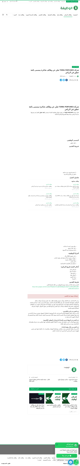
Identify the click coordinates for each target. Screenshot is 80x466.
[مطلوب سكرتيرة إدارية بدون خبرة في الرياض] (53, 398)
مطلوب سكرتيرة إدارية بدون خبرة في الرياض (41, 186)
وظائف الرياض (57, 1)
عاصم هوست (4, 463)
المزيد (30, 1)
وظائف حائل (21, 458)
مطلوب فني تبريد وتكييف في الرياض (43, 205)
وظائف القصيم (36, 1)
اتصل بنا (39, 460)
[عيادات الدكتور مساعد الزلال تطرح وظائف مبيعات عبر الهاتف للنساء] (69, 398)
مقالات (54, 460)
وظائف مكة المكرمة (12, 458)
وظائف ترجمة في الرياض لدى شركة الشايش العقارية (67, 205)
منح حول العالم (60, 460)
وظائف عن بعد (68, 460)
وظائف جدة (21, 15)
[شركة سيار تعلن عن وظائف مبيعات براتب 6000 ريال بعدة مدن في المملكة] (36, 398)
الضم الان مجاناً (65, 455)
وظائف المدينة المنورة (31, 15)
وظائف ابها (50, 1)
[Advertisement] (40, 29)
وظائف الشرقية (43, 1)
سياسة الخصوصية (47, 460)
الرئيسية (63, 1)
